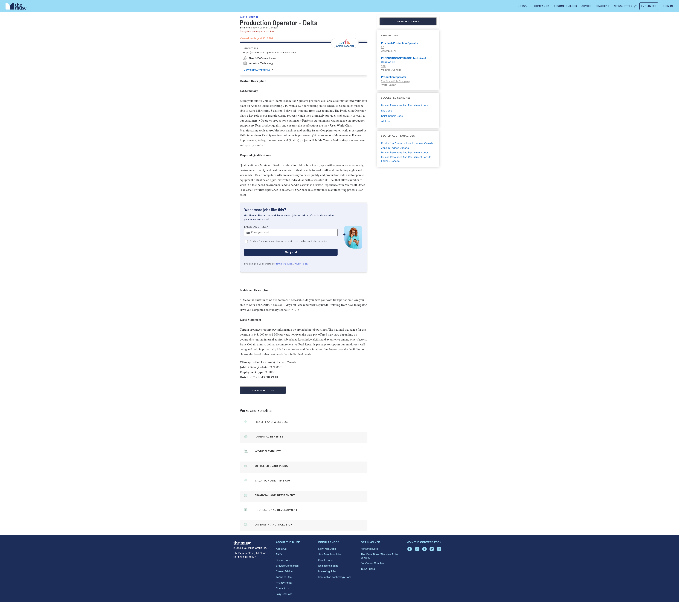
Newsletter (623, 6)
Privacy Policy (301, 263)
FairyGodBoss (284, 594)
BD (382, 47)
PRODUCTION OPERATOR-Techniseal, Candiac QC (403, 60)
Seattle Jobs (325, 560)
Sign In (668, 6)
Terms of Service (284, 263)
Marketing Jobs (327, 571)
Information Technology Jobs (335, 577)
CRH (383, 66)
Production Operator (393, 76)
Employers (649, 6)
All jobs (385, 121)
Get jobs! (291, 252)
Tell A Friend (368, 569)
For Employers (369, 548)
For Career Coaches (372, 563)
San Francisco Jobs (329, 554)
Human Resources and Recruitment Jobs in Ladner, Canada (406, 158)
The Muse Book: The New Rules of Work (379, 555)
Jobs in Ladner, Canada (395, 147)
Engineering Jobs (328, 565)
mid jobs (386, 110)
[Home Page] (16, 7)
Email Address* (256, 227)
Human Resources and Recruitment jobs (404, 105)
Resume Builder (565, 6)
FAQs (279, 554)
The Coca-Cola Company (395, 81)
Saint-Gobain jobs (392, 115)
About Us (281, 548)
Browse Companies (287, 565)
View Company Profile (257, 70)
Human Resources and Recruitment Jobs (404, 152)
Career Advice (284, 571)
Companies (542, 6)
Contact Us (282, 588)
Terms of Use (284, 577)
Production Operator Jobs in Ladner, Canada (407, 143)
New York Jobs (327, 548)
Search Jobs (283, 560)
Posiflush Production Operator (399, 43)
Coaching (603, 6)
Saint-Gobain (249, 17)
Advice (586, 6)
